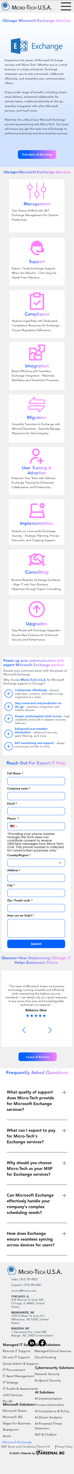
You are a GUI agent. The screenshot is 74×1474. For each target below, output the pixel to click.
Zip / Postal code (19, 900)
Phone (13, 818)
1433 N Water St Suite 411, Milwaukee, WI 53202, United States (30, 1319)
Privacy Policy (64, 1446)
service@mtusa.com (24, 1290)
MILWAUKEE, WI (22, 1312)
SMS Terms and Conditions (18, 1446)
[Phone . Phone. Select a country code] (14, 826)
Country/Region (19, 855)
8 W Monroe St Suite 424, (27, 1300)
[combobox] (36, 863)
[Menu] (66, 6)
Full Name (15, 773)
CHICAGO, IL (20, 1296)
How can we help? (20, 915)
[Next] (50, 1030)
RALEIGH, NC (20, 1328)
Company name (18, 788)
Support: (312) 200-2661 (26, 1285)
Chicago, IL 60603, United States (27, 1305)
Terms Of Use (44, 1448)
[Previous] (24, 1030)
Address (13, 870)
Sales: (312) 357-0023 (24, 1279)
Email (12, 803)
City (11, 885)
